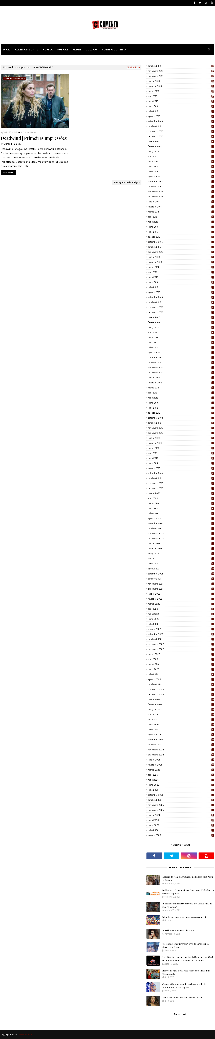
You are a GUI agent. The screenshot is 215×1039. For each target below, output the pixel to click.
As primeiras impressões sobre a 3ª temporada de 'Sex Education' (187, 905)
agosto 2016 (180, 292)
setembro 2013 (180, 121)
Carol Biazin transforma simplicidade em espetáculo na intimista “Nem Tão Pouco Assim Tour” (188, 959)
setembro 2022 (180, 634)
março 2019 (180, 448)
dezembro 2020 (180, 538)
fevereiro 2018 (180, 382)
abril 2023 (180, 659)
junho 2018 (180, 403)
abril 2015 (180, 217)
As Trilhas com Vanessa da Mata (178, 930)
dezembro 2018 (180, 433)
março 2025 (180, 770)
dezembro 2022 (180, 649)
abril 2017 (180, 332)
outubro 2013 (180, 126)
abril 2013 (181, 96)
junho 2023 (180, 669)
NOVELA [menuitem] (48, 49)
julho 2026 (180, 830)
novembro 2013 (180, 131)
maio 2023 (180, 664)
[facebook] (194, 3)
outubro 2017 (180, 362)
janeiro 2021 (180, 543)
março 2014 (180, 151)
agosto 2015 (180, 237)
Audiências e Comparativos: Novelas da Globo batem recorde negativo (188, 892)
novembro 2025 (180, 805)
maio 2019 (180, 458)
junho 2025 (180, 785)
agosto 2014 (180, 176)
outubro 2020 (180, 528)
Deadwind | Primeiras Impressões (34, 138)
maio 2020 (180, 503)
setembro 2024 (181, 739)
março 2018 (180, 387)
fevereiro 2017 (180, 322)
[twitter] (200, 3)
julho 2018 (180, 408)
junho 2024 (181, 724)
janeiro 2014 (180, 141)
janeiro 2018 (180, 377)
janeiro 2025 (181, 759)
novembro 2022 (180, 644)
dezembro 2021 (180, 589)
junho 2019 (180, 463)
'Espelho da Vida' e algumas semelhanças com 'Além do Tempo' (187, 878)
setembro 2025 (180, 795)
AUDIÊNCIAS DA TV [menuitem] (26, 49)
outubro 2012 (181, 66)
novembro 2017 (180, 367)
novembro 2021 (180, 584)
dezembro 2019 (180, 488)
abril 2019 (180, 453)
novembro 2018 (180, 428)
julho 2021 (180, 563)
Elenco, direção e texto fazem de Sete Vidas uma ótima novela (186, 972)
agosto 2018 (180, 413)
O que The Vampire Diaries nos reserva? (182, 997)
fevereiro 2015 (180, 206)
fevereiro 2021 (180, 548)
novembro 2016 (180, 307)
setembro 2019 (180, 473)
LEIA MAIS (8, 172)
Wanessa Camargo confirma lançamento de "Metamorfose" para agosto (184, 986)
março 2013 (181, 91)
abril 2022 (180, 609)
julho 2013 (180, 111)
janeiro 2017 (181, 317)
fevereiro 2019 (180, 443)
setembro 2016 (180, 297)
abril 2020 (180, 498)
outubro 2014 (180, 186)
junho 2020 (180, 508)
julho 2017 (180, 347)
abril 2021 (180, 558)
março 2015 (180, 211)
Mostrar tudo (133, 67)
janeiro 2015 (180, 201)
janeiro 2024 (181, 699)
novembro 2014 (180, 191)
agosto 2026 (180, 835)
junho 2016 (180, 282)
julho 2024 (180, 729)
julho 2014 (180, 171)
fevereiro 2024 (180, 704)
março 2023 (180, 654)
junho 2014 (180, 166)
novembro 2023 (180, 689)
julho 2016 (180, 287)
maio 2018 (180, 397)
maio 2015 (180, 222)
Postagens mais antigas (127, 182)
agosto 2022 (180, 629)
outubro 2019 (180, 478)
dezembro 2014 (180, 196)
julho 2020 (180, 513)
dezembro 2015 (180, 252)
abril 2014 (180, 156)
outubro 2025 (180, 800)
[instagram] (206, 3)
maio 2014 (180, 161)
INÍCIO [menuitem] (7, 49)
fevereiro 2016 (180, 262)
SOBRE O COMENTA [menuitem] (114, 49)
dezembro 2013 (180, 136)
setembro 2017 (180, 357)
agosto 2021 (181, 568)
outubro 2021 (180, 578)
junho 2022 (180, 619)
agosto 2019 (180, 468)
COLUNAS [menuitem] (92, 49)
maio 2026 (181, 820)
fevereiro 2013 (180, 86)
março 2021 (180, 553)
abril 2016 (180, 272)
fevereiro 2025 (181, 764)
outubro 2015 (180, 247)
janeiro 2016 (180, 257)
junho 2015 (180, 227)
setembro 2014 (180, 181)
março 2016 (180, 267)
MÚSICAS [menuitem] (62, 49)
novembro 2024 (180, 749)
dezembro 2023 (180, 694)
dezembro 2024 (181, 754)
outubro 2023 (180, 684)
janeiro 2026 (180, 815)
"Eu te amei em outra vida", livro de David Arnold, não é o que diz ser (186, 945)
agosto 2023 (180, 679)
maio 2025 (180, 780)
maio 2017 (180, 337)
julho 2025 (180, 790)
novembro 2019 (180, 483)
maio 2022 (180, 614)
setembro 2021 (181, 573)
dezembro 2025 (180, 810)
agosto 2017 (180, 352)
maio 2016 (180, 277)
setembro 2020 (180, 523)
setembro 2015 (180, 242)
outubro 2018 (180, 423)
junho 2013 (180, 106)
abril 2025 (180, 775)
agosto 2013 (180, 116)
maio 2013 (180, 101)
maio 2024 (180, 719)
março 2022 (180, 604)
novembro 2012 (181, 71)
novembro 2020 (180, 533)
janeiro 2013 (181, 81)
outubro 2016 (180, 302)
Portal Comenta (24, 1034)
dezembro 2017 (180, 372)
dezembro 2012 (181, 76)
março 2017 (180, 327)
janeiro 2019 (180, 438)
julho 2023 (180, 674)
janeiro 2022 (180, 594)
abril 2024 (181, 714)
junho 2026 (180, 825)
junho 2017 (180, 342)
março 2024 (181, 709)
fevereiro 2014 (180, 146)
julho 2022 (180, 624)
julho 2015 (180, 232)
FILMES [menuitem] (77, 49)
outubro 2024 (181, 744)
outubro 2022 (180, 639)
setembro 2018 (180, 418)
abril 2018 (180, 392)
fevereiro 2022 (180, 599)
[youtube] (212, 3)
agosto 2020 (180, 518)
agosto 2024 (180, 734)
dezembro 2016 (180, 312)
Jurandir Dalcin (12, 144)
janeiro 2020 (180, 493)
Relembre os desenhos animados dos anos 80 (184, 916)
